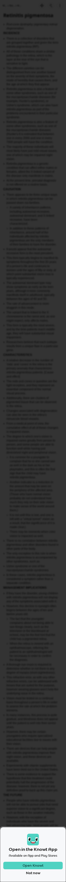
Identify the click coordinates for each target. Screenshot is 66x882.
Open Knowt (33, 865)
